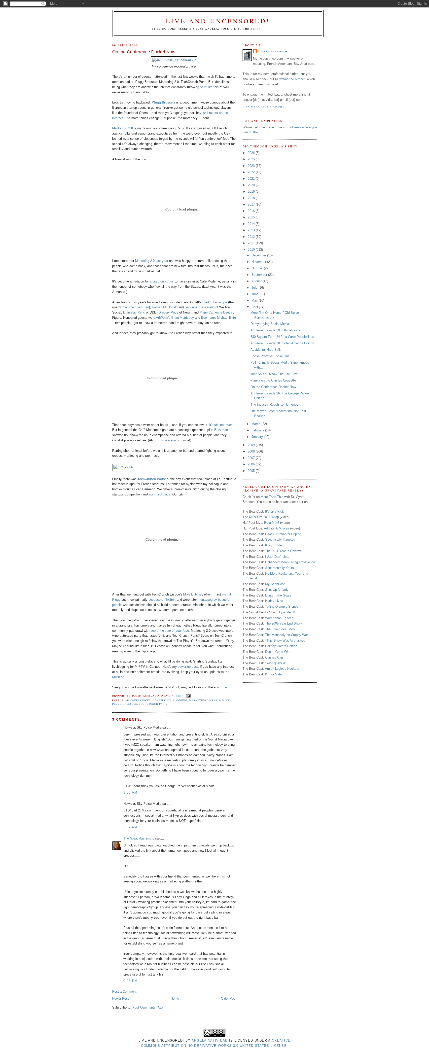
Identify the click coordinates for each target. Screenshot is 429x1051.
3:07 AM (130, 827)
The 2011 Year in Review (283, 551)
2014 (252, 224)
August (257, 281)
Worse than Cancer (279, 618)
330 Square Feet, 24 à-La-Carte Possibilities (282, 337)
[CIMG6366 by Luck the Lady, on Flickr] (123, 467)
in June (221, 687)
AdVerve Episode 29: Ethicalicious (275, 330)
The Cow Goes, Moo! (280, 629)
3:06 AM (130, 792)
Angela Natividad (272, 51)
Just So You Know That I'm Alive (274, 374)
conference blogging (170, 700)
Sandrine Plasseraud (199, 307)
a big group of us (162, 281)
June (255, 294)
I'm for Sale (273, 674)
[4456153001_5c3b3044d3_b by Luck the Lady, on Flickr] (174, 60)
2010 (252, 249)
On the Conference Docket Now (143, 51)
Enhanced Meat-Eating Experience (290, 562)
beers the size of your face (169, 630)
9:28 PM (130, 981)
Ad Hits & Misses (276, 528)
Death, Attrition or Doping (283, 534)
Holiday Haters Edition (281, 646)
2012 (252, 237)
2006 (252, 464)
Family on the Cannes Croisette (273, 380)
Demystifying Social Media (269, 324)
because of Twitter (161, 599)
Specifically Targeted (280, 539)
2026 (252, 153)
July (254, 287)
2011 (252, 243)
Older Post (228, 998)
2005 (252, 471)
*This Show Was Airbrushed (285, 640)
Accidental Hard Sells (266, 349)
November (259, 262)
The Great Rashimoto (138, 838)
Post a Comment (124, 991)
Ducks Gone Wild (277, 652)
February (258, 430)
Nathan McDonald (165, 307)
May (255, 300)
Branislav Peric (134, 312)
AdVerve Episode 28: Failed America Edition (282, 343)
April (255, 307)
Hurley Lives (274, 601)
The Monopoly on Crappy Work (287, 635)
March (256, 424)
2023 (252, 166)
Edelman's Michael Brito (218, 317)
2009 (252, 445)
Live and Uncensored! (218, 21)
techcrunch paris (153, 703)
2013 (252, 230)
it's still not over (220, 425)
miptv (226, 700)
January (257, 437)
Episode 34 (287, 612)
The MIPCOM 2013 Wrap (261, 517)
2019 (252, 191)
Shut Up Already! (277, 590)
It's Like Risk (274, 511)
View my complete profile (264, 106)
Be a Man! (271, 523)
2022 (252, 172)
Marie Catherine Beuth (216, 312)
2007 (252, 458)
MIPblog (118, 677)
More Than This (272, 497)
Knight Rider (274, 545)
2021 (252, 178)
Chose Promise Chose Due (269, 356)
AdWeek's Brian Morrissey (175, 317)
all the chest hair (137, 307)
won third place (159, 494)
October (257, 268)
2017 (252, 204)
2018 (252, 198)
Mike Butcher (192, 594)
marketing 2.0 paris (204, 700)
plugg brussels (124, 703)
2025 (252, 159)
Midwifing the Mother (290, 79)
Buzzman (221, 430)
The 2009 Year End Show (283, 623)
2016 (252, 211)
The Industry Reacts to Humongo (274, 404)
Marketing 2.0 (122, 128)
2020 (252, 185)
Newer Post (120, 998)
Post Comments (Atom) (149, 1007)
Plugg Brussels (163, 102)
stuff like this (209, 87)
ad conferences (138, 700)
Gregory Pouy (168, 312)
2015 (252, 217)
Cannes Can (274, 657)
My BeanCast (275, 584)
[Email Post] (188, 695)
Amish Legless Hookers (282, 668)
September (259, 275)
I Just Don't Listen (278, 557)
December (259, 255)
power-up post (188, 666)
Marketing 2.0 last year (151, 261)
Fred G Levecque (214, 302)
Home (175, 998)
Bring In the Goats (278, 595)
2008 (252, 451)
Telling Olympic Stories (281, 606)
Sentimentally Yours (279, 568)
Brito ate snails (168, 440)
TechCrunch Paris (151, 479)
